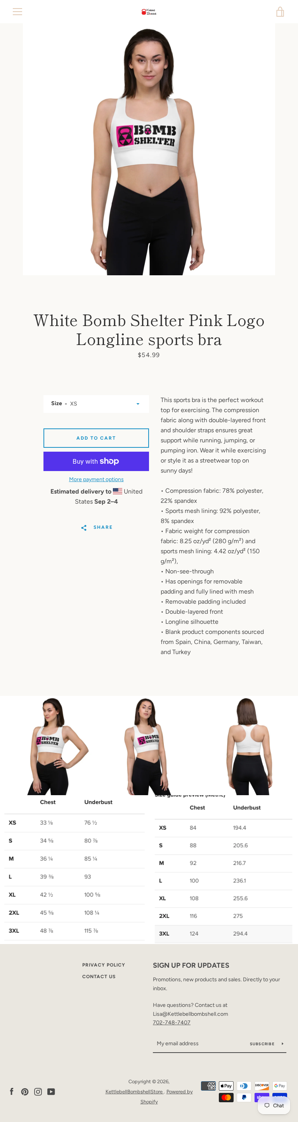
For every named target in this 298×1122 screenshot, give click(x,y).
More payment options (96, 479)
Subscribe (263, 1043)
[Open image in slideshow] (149, 149)
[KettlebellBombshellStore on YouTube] (51, 1091)
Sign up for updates (191, 965)
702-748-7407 (172, 1022)
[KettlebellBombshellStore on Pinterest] (25, 1091)
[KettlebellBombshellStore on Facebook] (12, 1091)
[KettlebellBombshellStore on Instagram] (38, 1091)
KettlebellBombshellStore (135, 1091)
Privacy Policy (103, 965)
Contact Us (99, 976)
